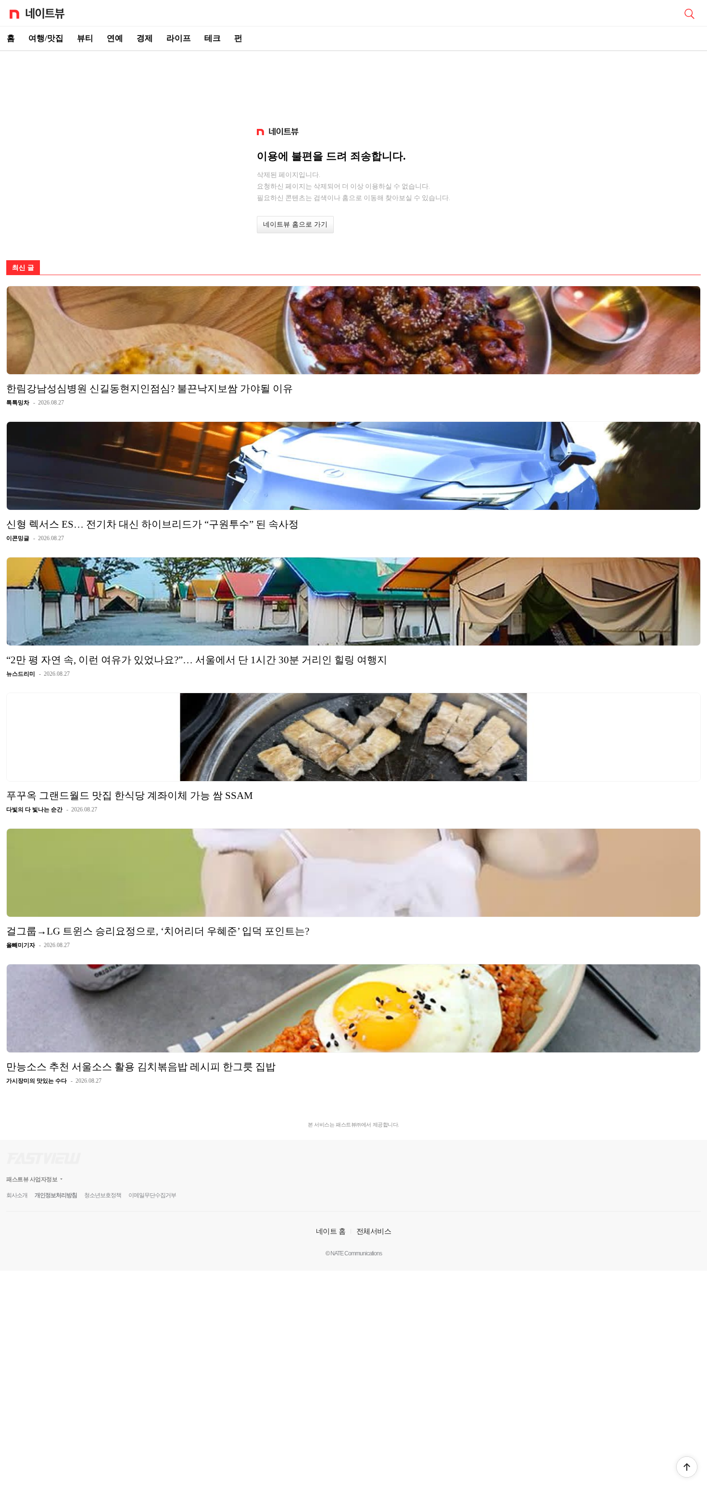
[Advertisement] (353, 85)
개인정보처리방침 (56, 1195)
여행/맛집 (45, 38)
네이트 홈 (331, 1231)
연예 (115, 38)
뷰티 (85, 38)
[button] (686, 1467)
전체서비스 (373, 1231)
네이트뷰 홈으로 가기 (295, 224)
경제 (145, 38)
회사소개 (16, 1195)
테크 (212, 38)
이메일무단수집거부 (152, 1195)
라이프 (178, 38)
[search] (689, 13)
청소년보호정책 (102, 1195)
